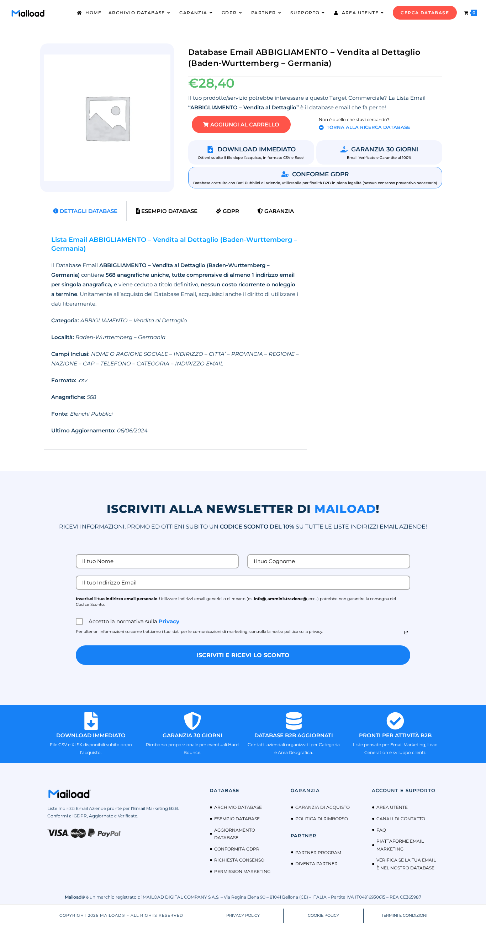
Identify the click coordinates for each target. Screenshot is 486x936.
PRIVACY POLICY (243, 915)
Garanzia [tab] (278, 211)
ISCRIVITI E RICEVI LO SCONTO (243, 655)
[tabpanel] (175, 335)
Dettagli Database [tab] (87, 211)
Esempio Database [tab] (168, 211)
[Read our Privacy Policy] (406, 632)
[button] (241, 124)
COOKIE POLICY (323, 915)
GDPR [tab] (230, 211)
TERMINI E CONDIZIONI (404, 915)
